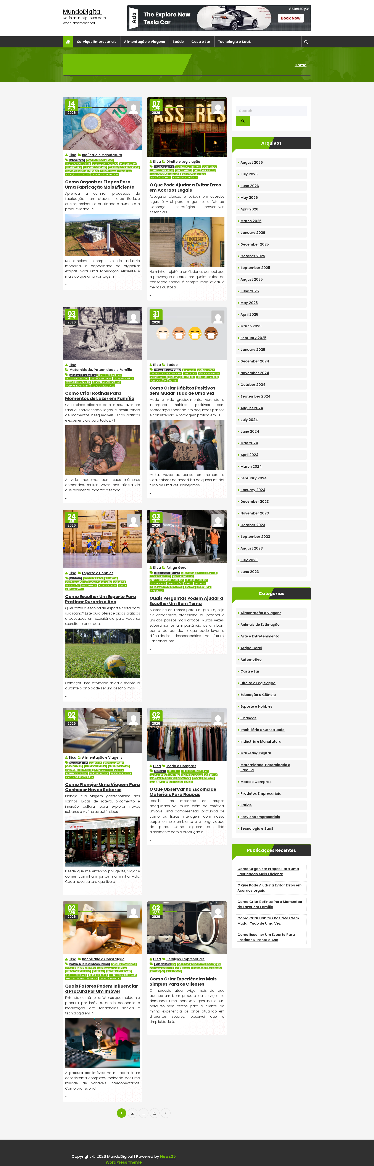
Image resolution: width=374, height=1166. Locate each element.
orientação (175, 583)
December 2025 (254, 244)
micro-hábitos (159, 377)
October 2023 (252, 524)
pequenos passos (207, 377)
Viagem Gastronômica (79, 777)
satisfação (157, 971)
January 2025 (252, 349)
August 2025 (251, 279)
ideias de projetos (196, 580)
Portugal (156, 380)
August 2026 (251, 162)
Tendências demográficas (81, 978)
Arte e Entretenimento (259, 636)
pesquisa (200, 583)
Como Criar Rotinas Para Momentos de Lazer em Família (99, 396)
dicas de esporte (76, 582)
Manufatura (73, 167)
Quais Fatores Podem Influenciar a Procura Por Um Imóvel (101, 988)
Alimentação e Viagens (144, 41)
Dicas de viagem (113, 763)
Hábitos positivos (208, 373)
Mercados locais (119, 766)
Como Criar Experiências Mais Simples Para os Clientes (183, 981)
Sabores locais (99, 773)
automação (77, 160)
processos (198, 968)
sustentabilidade (121, 773)
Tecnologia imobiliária (123, 975)
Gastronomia (74, 766)
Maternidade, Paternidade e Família (100, 369)
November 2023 (254, 513)
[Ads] (219, 18)
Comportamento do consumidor (89, 964)
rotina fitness (107, 585)
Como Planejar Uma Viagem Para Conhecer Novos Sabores (102, 787)
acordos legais (164, 166)
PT (165, 380)
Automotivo (251, 659)
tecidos (177, 782)
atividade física (93, 578)
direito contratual (161, 170)
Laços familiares (101, 378)
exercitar (119, 582)
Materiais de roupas (162, 778)
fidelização (213, 964)
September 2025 (255, 267)
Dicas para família (77, 378)
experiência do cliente (191, 964)
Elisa (72, 155)
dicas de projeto (160, 576)
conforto (173, 771)
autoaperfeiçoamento (168, 370)
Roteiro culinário (76, 773)
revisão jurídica (160, 177)
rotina (173, 380)
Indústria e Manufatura (102, 155)
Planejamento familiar (106, 382)
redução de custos (77, 174)
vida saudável (74, 589)
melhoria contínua (95, 167)
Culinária (96, 763)
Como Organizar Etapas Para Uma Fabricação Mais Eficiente (99, 184)
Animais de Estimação (260, 624)
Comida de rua (78, 763)
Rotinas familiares (77, 385)
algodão (160, 771)
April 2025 (249, 314)
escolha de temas (183, 576)
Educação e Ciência (258, 694)
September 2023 (255, 536)
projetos (189, 587)
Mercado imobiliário (78, 971)
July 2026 (249, 174)
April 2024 (249, 454)
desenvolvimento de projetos (199, 573)
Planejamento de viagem (108, 770)
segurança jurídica (185, 177)
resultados (214, 968)
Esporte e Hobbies (97, 573)
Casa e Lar (200, 41)
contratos (209, 166)
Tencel (188, 782)
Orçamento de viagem (79, 770)
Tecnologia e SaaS (234, 41)
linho (213, 774)
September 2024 (255, 396)
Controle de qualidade (100, 160)
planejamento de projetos (166, 587)
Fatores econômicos (123, 964)
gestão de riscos (204, 170)
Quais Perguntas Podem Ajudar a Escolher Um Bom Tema (186, 601)
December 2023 (254, 501)
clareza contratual (188, 166)
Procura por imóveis (118, 971)
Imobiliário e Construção (103, 959)
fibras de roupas (192, 774)
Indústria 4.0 (128, 163)
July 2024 (249, 419)
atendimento (162, 964)
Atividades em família (83, 375)
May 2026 (249, 197)
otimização (182, 968)
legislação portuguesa (164, 174)
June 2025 (249, 291)
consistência (206, 370)
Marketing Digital (255, 753)
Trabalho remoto (110, 978)
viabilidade (156, 590)
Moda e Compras (181, 766)
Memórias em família (78, 382)
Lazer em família (123, 378)
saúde (122, 585)
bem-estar (189, 370)
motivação (72, 585)
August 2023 (251, 548)
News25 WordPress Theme (141, 1159)
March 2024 (251, 466)
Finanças (248, 718)
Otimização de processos (124, 167)
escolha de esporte (99, 582)
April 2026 (249, 209)
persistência (89, 585)
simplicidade (173, 971)
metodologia (158, 583)
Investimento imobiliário (80, 968)
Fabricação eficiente (78, 163)
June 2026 (249, 185)
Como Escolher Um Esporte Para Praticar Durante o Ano (100, 599)
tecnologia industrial (104, 174)
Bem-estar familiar (109, 375)
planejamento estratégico (82, 171)
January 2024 (252, 489)
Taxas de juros (98, 975)
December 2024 (254, 361)
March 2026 (250, 220)
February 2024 (253, 478)
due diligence (184, 170)
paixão (188, 583)
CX (173, 964)
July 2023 (249, 560)
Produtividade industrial (115, 171)
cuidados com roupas (195, 771)
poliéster (208, 778)
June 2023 (249, 571)
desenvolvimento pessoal (165, 373)
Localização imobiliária (112, 968)
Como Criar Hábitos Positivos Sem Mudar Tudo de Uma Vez (182, 390)
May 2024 (249, 443)
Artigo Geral (176, 567)
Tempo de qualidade (102, 385)
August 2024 (251, 408)
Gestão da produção (105, 163)
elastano (173, 774)
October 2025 (252, 256)
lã (206, 774)
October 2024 (252, 384)
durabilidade (158, 774)
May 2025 (249, 302)
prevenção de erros (193, 174)
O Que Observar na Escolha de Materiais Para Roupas (183, 792)
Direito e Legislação (183, 161)
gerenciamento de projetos (166, 580)
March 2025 (250, 326)
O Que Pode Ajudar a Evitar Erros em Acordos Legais (185, 187)
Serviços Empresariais (96, 41)
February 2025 (253, 337)
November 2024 (254, 372)
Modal (197, 778)
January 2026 (252, 232)
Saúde (178, 41)
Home (300, 65)
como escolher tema (167, 573)
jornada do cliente (161, 968)
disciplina (190, 373)
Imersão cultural (95, 766)
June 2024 (249, 431)
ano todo (75, 578)
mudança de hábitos (182, 377)
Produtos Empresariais (260, 793)
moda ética (183, 778)
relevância (204, 587)
